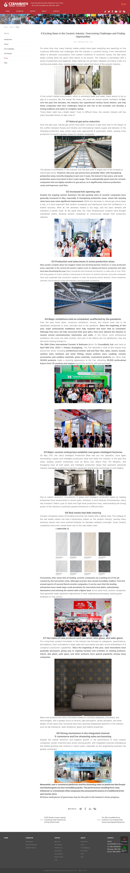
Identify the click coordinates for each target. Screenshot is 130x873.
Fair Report (8, 53)
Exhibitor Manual (31, 847)
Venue (6, 44)
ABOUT (44, 11)
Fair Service (58, 851)
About (12, 27)
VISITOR (32, 11)
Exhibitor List (58, 847)
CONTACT (56, 11)
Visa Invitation (59, 854)
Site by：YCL (83, 870)
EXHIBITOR (19, 11)
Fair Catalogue (9, 49)
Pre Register (58, 844)
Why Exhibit (29, 841)
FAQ (5, 63)
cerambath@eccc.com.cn (115, 844)
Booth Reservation (31, 844)
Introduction (8, 39)
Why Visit (57, 841)
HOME (8, 11)
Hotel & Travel (59, 857)
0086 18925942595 (120, 849)
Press (17, 27)
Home (6, 27)
